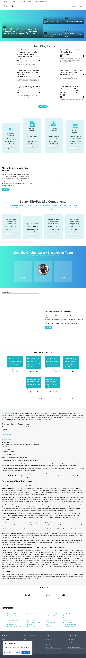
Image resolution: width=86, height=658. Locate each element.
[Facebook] (77, 1)
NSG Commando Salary (51, 618)
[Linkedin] (81, 1)
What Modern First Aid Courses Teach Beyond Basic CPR (71, 71)
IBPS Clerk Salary (31, 618)
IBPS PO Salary (30, 620)
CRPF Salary (11, 618)
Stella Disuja (22, 60)
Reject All (18, 652)
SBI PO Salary (49, 626)
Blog (4, 27)
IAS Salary (29, 615)
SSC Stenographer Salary (70, 626)
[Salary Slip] (8, 6)
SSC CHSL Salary (68, 618)
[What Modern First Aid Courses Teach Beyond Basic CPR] (53, 31)
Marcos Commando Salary (52, 613)
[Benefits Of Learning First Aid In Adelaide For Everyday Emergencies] (53, 17)
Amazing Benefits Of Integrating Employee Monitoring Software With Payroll (28, 72)
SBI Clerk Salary (49, 624)
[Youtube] (83, 1)
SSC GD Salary (68, 620)
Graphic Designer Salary (32, 613)
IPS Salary (29, 624)
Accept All (26, 652)
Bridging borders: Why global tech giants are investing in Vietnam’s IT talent (28, 89)
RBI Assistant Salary (50, 622)
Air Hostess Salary (13, 615)
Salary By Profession (8, 608)
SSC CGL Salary (68, 615)
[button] (81, 6)
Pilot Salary (48, 620)
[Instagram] (79, 1)
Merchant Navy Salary (51, 615)
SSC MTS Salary (68, 622)
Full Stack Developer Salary (15, 626)
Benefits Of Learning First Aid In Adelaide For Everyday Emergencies (71, 52)
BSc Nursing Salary (13, 613)
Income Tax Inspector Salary (34, 622)
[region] (17, 648)
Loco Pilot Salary (31, 626)
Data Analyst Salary (13, 622)
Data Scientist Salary (13, 624)
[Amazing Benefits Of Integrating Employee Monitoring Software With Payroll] (74, 17)
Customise (8, 652)
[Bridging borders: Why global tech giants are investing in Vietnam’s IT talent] (74, 31)
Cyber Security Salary (13, 620)
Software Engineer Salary (70, 613)
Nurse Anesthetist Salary (70, 624)
